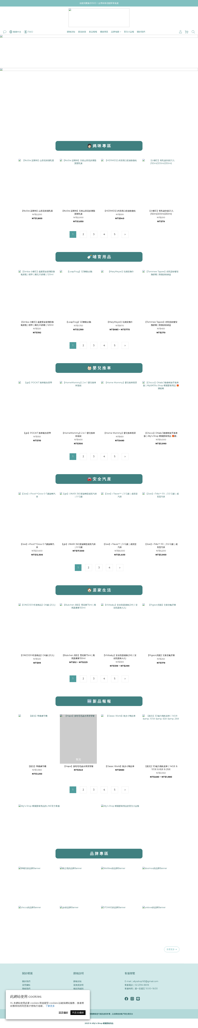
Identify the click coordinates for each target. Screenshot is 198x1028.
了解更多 (50, 1006)
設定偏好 (63, 1012)
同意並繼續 (78, 1012)
